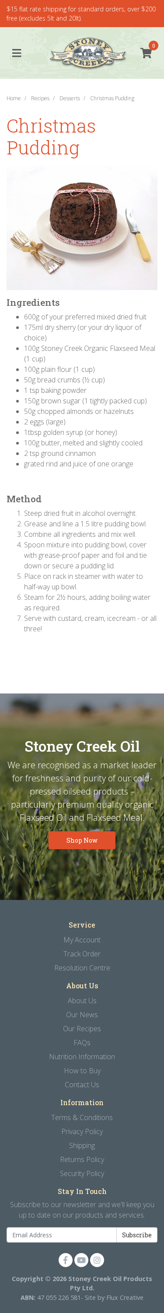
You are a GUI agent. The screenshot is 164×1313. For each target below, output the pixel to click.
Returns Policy (82, 1159)
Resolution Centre (82, 968)
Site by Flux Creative (114, 1297)
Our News (82, 1014)
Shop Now (82, 840)
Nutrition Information (82, 1056)
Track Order (82, 954)
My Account (82, 940)
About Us (82, 1000)
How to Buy (82, 1070)
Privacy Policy (82, 1131)
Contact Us (82, 1084)
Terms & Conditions (82, 1117)
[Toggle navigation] (17, 53)
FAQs (82, 1042)
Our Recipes (82, 1028)
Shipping (82, 1145)
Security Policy (82, 1173)
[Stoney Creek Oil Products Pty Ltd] (82, 53)
